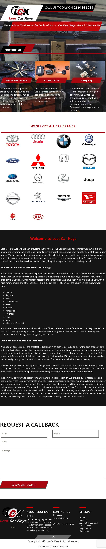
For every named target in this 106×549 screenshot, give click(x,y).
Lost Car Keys (60, 25)
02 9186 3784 (83, 7)
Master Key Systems (16, 80)
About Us (17, 25)
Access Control (51, 80)
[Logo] (13, 515)
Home (7, 25)
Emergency (86, 80)
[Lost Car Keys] (21, 13)
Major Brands (77, 25)
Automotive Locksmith (38, 25)
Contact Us (93, 25)
